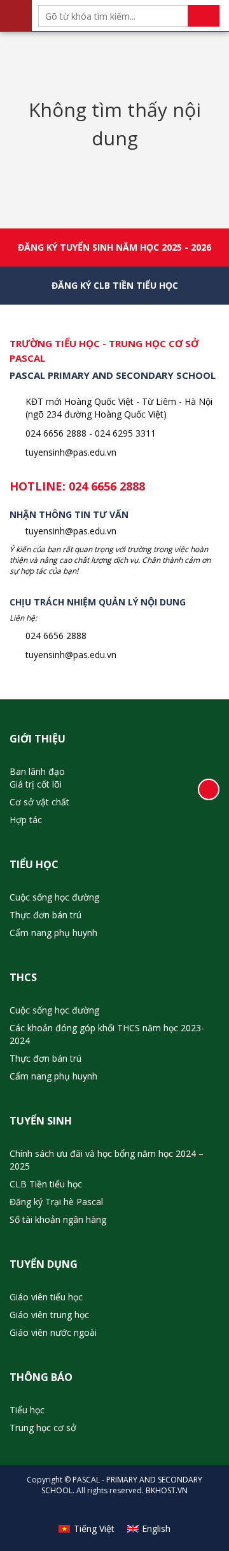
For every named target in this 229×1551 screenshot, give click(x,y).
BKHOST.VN (167, 1490)
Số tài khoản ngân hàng (58, 1219)
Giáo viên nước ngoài (53, 1332)
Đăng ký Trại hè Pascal (56, 1202)
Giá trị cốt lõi (36, 784)
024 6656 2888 (107, 486)
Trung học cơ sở (43, 1428)
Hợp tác (26, 820)
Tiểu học (27, 1410)
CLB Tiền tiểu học (46, 1184)
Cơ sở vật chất (39, 802)
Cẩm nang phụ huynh (53, 933)
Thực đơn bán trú (45, 915)
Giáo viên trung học (49, 1315)
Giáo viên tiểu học (46, 1297)
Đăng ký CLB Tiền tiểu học (115, 285)
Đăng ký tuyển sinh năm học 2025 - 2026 (114, 247)
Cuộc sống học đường (54, 897)
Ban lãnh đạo (37, 771)
